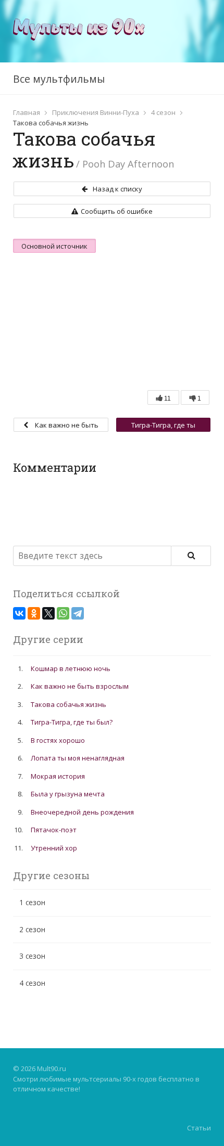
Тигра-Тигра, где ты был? (163, 426)
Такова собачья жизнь (68, 704)
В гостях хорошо (58, 740)
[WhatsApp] (63, 613)
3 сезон (32, 956)
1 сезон (32, 902)
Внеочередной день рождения (82, 812)
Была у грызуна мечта (68, 794)
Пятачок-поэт (54, 829)
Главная (26, 112)
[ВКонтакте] (19, 613)
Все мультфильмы (59, 79)
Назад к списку (117, 189)
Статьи (199, 1127)
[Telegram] (77, 613)
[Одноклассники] (34, 613)
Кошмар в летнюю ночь (70, 668)
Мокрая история (58, 776)
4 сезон (163, 112)
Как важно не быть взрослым (65, 426)
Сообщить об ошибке (117, 211)
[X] (48, 613)
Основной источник (54, 246)
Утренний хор (54, 848)
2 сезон (32, 929)
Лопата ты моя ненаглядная (78, 758)
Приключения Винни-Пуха (95, 112)
